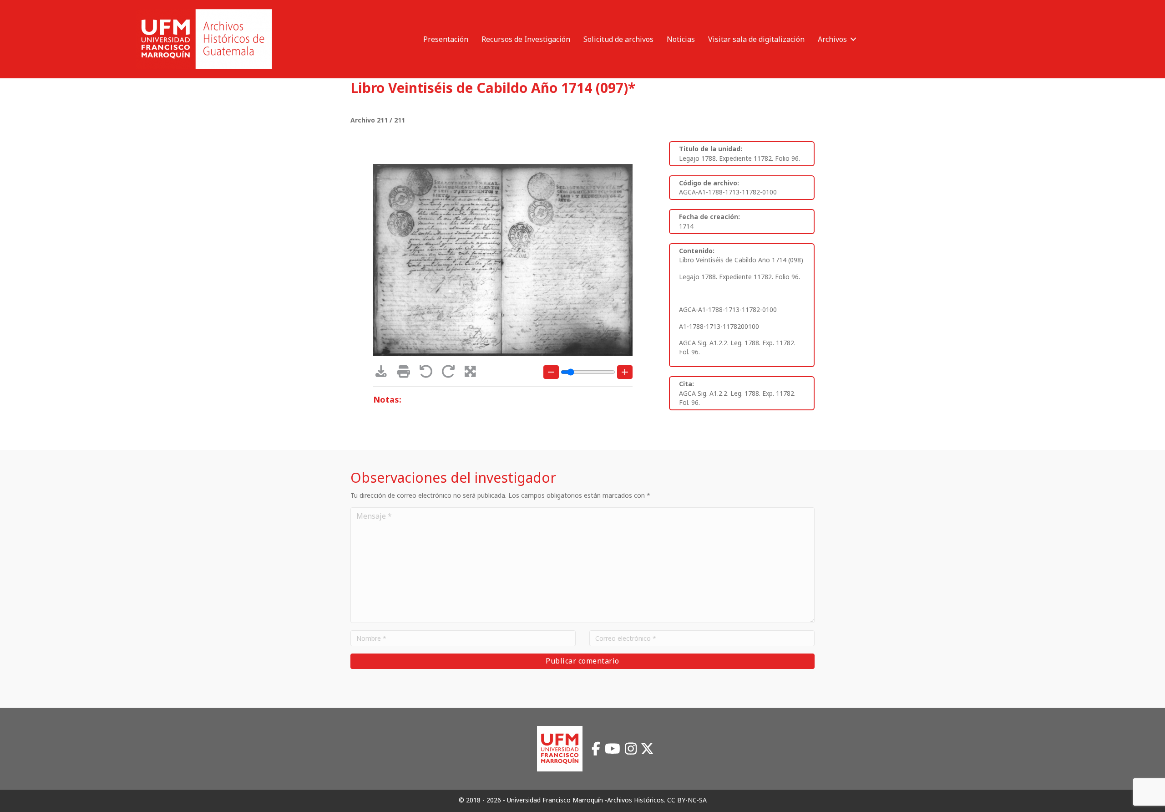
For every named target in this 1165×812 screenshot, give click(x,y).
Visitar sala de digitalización (756, 39)
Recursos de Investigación (525, 39)
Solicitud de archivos (618, 39)
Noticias (681, 39)
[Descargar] (384, 373)
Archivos (832, 39)
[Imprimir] (406, 373)
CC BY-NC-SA (687, 800)
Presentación (445, 39)
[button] (853, 39)
